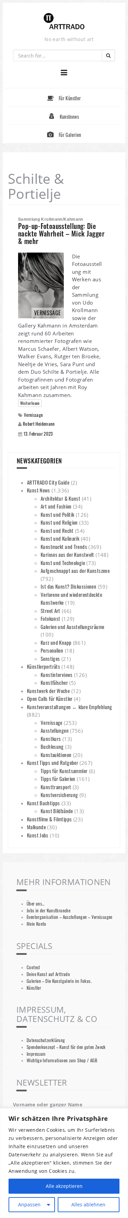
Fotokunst (50, 618)
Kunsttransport (56, 787)
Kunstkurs (51, 738)
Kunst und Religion (59, 522)
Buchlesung (52, 746)
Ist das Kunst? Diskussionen (68, 586)
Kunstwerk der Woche (48, 690)
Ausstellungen (55, 730)
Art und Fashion (56, 506)
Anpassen (29, 1204)
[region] (64, 1163)
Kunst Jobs (37, 835)
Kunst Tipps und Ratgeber (52, 762)
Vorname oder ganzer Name (47, 1104)
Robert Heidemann (39, 423)
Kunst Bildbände (57, 811)
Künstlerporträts (43, 666)
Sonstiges (50, 658)
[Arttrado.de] (64, 21)
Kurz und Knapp (56, 642)
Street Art (50, 610)
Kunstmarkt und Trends (64, 546)
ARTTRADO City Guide (48, 482)
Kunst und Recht (57, 530)
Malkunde (36, 827)
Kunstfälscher (54, 682)
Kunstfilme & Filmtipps (49, 819)
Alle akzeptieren (64, 1186)
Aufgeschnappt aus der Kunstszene (75, 570)
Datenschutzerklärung (46, 1040)
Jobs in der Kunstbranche (48, 910)
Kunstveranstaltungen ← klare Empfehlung (69, 706)
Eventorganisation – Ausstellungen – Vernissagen (70, 917)
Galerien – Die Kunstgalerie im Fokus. (59, 981)
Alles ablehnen (88, 1204)
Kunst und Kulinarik (60, 538)
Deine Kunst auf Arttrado (48, 974)
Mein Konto (36, 924)
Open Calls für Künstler (50, 698)
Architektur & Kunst (60, 498)
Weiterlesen (30, 403)
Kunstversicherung (59, 794)
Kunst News (38, 490)
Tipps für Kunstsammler (64, 770)
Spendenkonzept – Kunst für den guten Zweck (66, 1047)
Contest (33, 967)
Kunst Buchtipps (43, 803)
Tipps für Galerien (58, 778)
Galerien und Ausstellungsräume (72, 626)
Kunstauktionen (56, 754)
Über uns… (35, 903)
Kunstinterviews (57, 674)
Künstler (34, 988)
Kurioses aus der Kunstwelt (67, 554)
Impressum (36, 1054)
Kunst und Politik (57, 514)
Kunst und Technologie (63, 562)
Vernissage (33, 415)
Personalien (52, 650)
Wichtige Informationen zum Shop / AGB (62, 1060)
